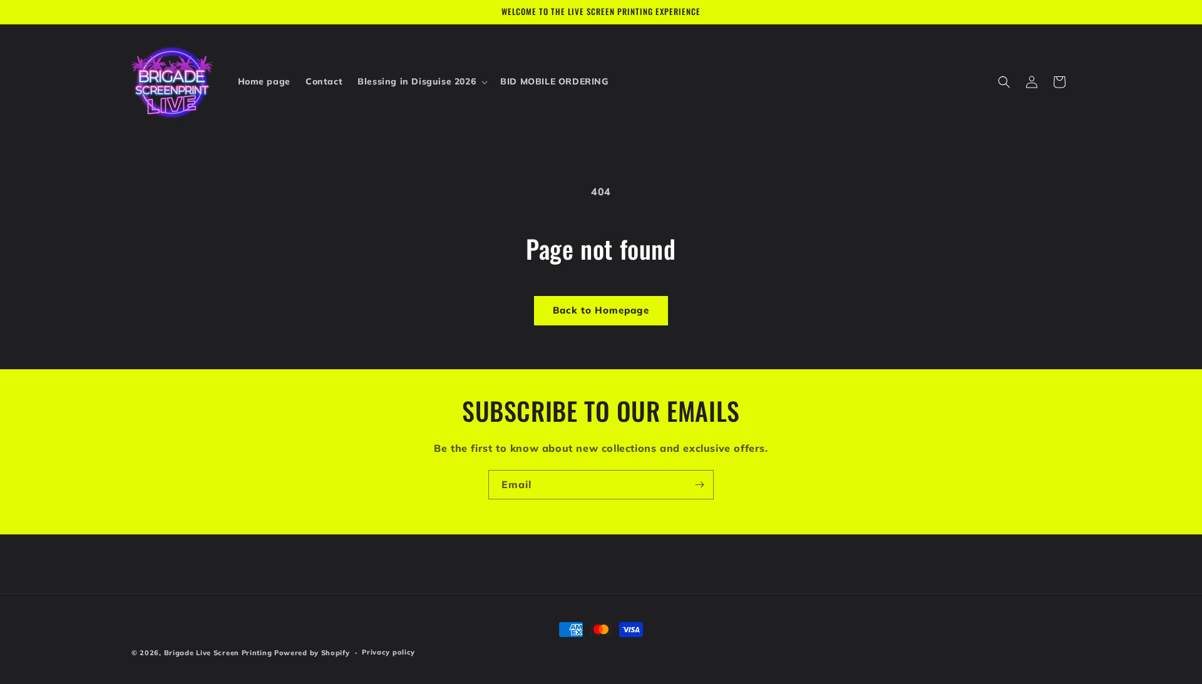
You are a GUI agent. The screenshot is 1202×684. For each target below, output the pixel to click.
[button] (421, 81)
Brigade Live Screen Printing (218, 652)
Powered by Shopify (312, 652)
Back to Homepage (601, 310)
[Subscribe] (699, 484)
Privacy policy (388, 652)
